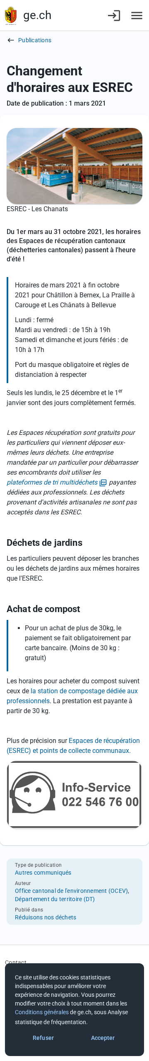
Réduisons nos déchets (45, 917)
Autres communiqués (43, 872)
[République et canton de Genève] (11, 15)
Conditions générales (42, 1012)
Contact (15, 962)
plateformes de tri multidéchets (57, 482)
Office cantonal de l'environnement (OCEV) (71, 890)
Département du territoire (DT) (55, 899)
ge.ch (37, 15)
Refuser (43, 1037)
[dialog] (74, 1009)
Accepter (103, 1037)
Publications (34, 40)
